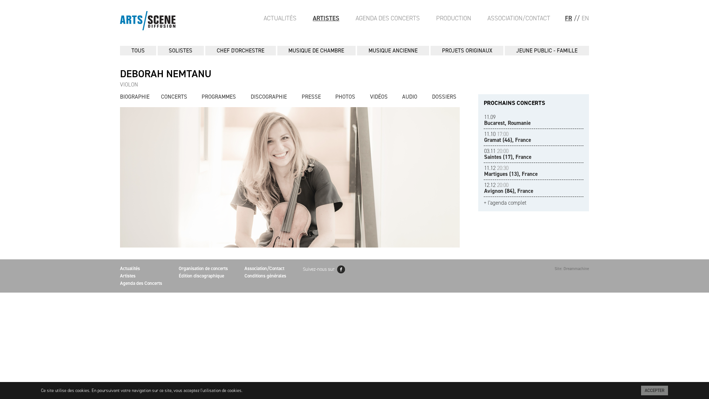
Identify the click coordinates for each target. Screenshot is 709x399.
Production (453, 18)
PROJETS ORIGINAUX (467, 50)
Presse (311, 96)
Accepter (654, 390)
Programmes (219, 96)
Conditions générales (265, 276)
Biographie (135, 96)
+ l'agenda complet (505, 203)
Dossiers (444, 96)
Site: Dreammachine (572, 269)
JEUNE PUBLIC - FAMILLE (547, 50)
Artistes (326, 18)
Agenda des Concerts (388, 18)
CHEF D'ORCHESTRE (240, 50)
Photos (345, 96)
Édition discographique (201, 276)
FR (568, 18)
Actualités (280, 18)
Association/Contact (518, 18)
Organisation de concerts (203, 268)
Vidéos (379, 96)
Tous (138, 50)
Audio (409, 96)
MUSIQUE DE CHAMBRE (316, 50)
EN (585, 18)
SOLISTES (180, 50)
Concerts (174, 96)
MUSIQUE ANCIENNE (393, 50)
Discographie (269, 96)
